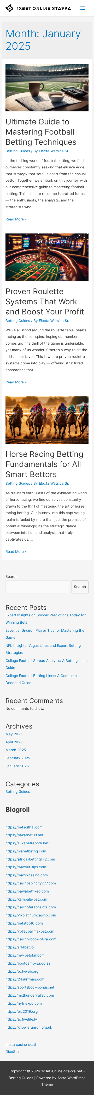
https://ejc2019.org (21, 1011)
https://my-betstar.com (25, 955)
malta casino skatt (20, 1044)
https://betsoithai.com (24, 827)
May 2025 (13, 734)
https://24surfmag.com (24, 979)
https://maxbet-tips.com (25, 867)
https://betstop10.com (24, 923)
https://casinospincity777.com (30, 883)
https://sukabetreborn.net (27, 843)
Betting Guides (17, 151)
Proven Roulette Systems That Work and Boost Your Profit (44, 301)
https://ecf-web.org (21, 971)
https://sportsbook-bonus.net (29, 987)
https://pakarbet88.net (24, 835)
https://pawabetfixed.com (27, 891)
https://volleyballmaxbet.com (29, 931)
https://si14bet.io (19, 947)
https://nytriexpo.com (23, 1003)
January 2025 (17, 766)
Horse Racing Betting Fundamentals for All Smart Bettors (44, 464)
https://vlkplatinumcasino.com (30, 915)
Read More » (16, 219)
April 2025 (13, 742)
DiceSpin (12, 1051)
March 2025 (15, 750)
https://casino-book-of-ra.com (30, 939)
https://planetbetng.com (25, 851)
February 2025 (17, 758)
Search (11, 576)
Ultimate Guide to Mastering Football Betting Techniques (41, 132)
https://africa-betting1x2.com (30, 859)
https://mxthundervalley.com (29, 995)
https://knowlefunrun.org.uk (28, 1027)
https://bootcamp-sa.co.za (27, 963)
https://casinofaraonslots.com (30, 907)
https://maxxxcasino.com (26, 875)
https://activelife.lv (21, 1019)
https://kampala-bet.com (26, 899)
